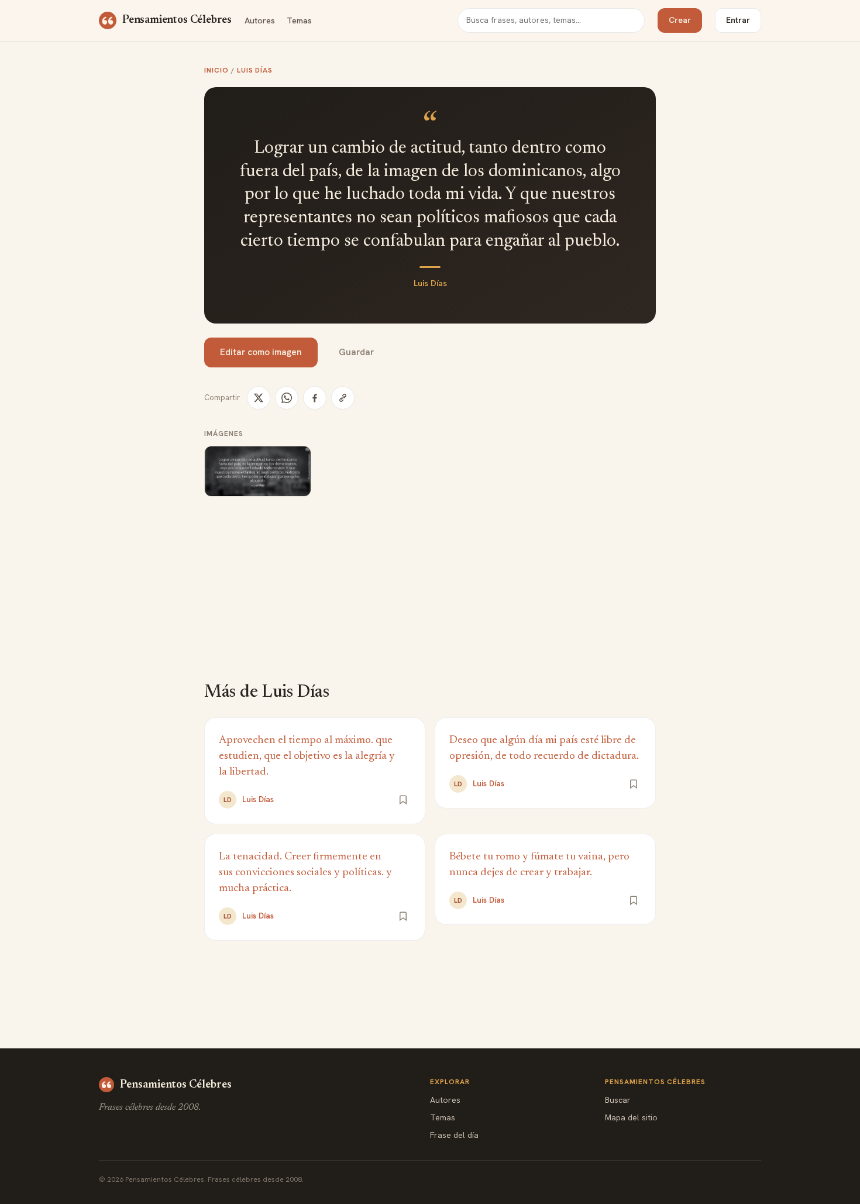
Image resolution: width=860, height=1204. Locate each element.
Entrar (738, 20)
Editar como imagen (261, 352)
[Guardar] (403, 799)
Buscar (618, 1100)
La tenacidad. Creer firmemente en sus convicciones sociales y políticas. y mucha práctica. (305, 872)
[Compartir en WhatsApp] (286, 398)
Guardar (356, 352)
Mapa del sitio (631, 1117)
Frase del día (454, 1135)
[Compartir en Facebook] (314, 398)
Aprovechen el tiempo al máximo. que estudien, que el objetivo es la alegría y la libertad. (307, 756)
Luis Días (255, 70)
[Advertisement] (430, 597)
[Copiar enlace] (343, 398)
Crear (680, 20)
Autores (260, 20)
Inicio (216, 70)
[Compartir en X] (258, 398)
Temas (299, 20)
